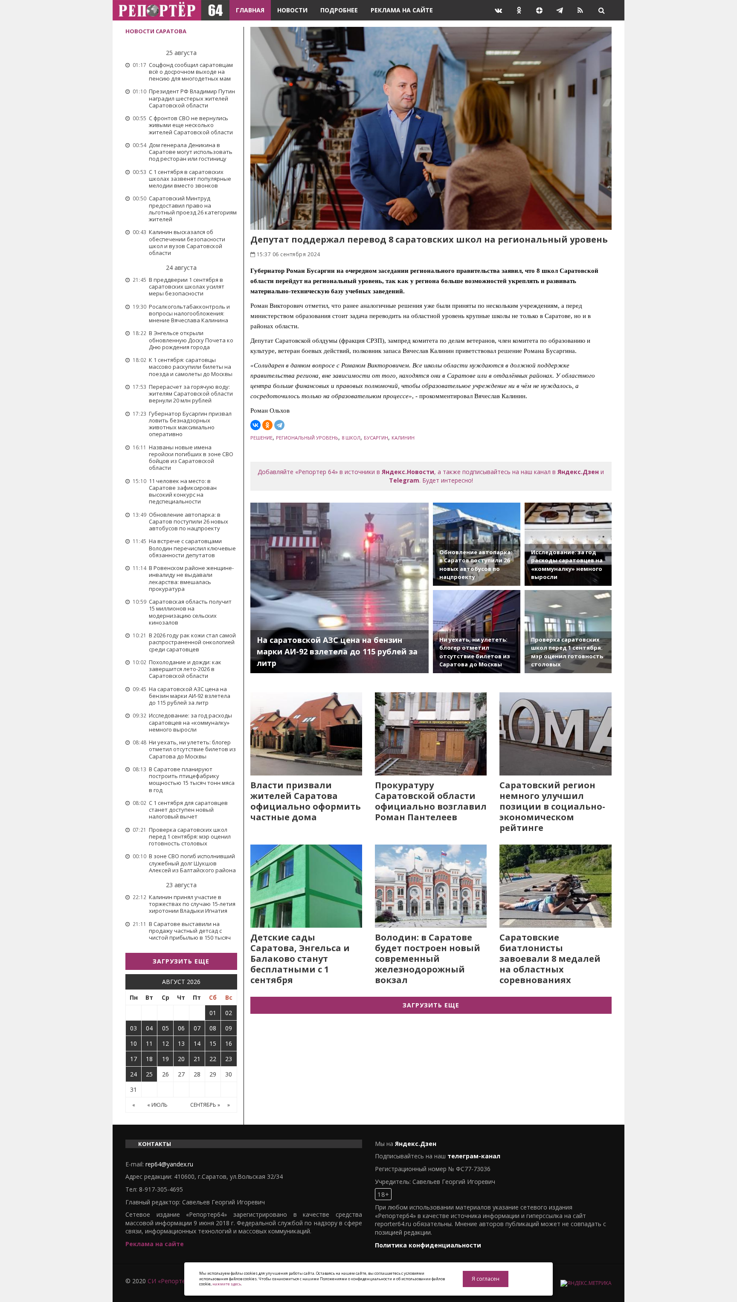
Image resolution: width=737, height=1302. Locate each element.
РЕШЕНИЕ (261, 437)
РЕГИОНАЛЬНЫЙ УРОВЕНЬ (307, 437)
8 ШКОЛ (351, 437)
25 (149, 1074)
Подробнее (339, 10)
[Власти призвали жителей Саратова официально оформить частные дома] (306, 733)
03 (133, 1028)
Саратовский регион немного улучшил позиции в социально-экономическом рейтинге (552, 806)
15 (212, 1043)
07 (197, 1028)
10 (133, 1043)
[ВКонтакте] (255, 425)
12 (165, 1043)
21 (197, 1059)
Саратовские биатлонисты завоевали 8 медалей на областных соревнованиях (550, 959)
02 (228, 1013)
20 (181, 1059)
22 (212, 1059)
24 (133, 1074)
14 (197, 1043)
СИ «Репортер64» (173, 1281)
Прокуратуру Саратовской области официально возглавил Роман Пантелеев (431, 801)
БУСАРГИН (376, 437)
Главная (250, 10)
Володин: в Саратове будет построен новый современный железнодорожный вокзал (427, 959)
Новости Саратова (155, 31)
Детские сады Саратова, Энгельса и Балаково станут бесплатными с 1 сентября (300, 959)
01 (212, 1013)
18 (149, 1059)
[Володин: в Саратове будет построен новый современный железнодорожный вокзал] (431, 886)
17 (133, 1059)
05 (165, 1028)
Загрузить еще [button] (181, 961)
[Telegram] (279, 425)
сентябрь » (205, 1104)
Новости (292, 10)
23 (228, 1059)
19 (165, 1059)
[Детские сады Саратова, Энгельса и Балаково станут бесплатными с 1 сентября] (306, 886)
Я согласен (485, 1278)
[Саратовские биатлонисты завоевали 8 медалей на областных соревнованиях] (555, 886)
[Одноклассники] (267, 425)
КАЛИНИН (403, 437)
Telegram (404, 480)
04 (149, 1028)
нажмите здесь (226, 1284)
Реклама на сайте (402, 10)
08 (212, 1028)
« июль (157, 1104)
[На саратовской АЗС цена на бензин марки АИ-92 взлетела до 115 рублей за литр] (339, 588)
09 (228, 1028)
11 (149, 1043)
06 (181, 1028)
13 (181, 1043)
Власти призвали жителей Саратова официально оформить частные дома (305, 801)
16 (228, 1043)
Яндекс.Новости (408, 472)
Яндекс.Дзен (578, 472)
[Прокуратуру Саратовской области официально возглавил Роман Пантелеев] (431, 733)
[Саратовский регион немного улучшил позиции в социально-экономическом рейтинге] (555, 733)
